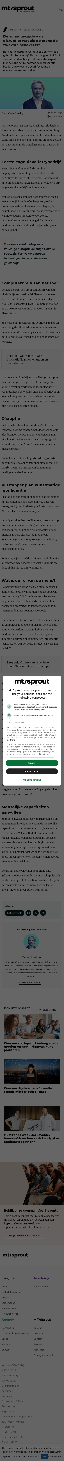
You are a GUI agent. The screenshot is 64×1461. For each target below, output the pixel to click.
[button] (32, 722)
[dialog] (32, 731)
